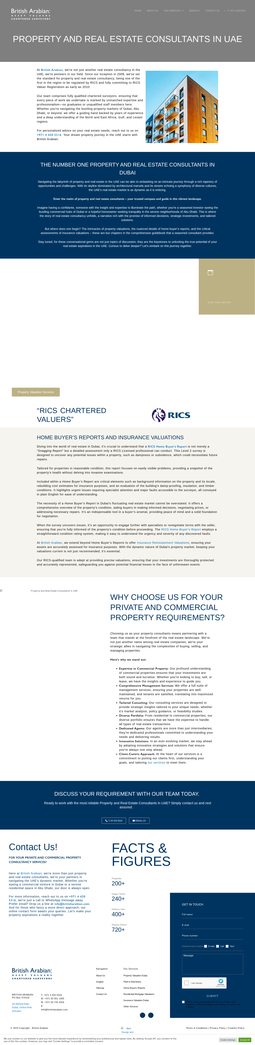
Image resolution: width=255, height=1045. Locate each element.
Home (137, 11)
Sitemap (100, 988)
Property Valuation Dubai (135, 975)
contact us (190, 803)
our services (156, 762)
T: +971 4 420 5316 (236, 10)
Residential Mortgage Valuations (139, 994)
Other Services (131, 1006)
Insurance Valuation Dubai (136, 1000)
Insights (194, 11)
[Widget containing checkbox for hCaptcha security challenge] (204, 983)
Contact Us (212, 11)
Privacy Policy (218, 1028)
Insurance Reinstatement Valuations (163, 542)
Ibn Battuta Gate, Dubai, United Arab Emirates (22, 1007)
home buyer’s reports (175, 228)
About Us (152, 11)
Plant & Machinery (132, 981)
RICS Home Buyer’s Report (181, 529)
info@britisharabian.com (71, 904)
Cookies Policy (236, 1028)
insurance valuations (75, 233)
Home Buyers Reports (134, 988)
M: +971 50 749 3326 (52, 1002)
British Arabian (51, 542)
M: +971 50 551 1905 (52, 998)
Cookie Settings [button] (228, 1040)
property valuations (117, 228)
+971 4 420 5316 (49, 135)
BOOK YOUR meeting (219, 302)
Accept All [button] (245, 1040)
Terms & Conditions (197, 1028)
